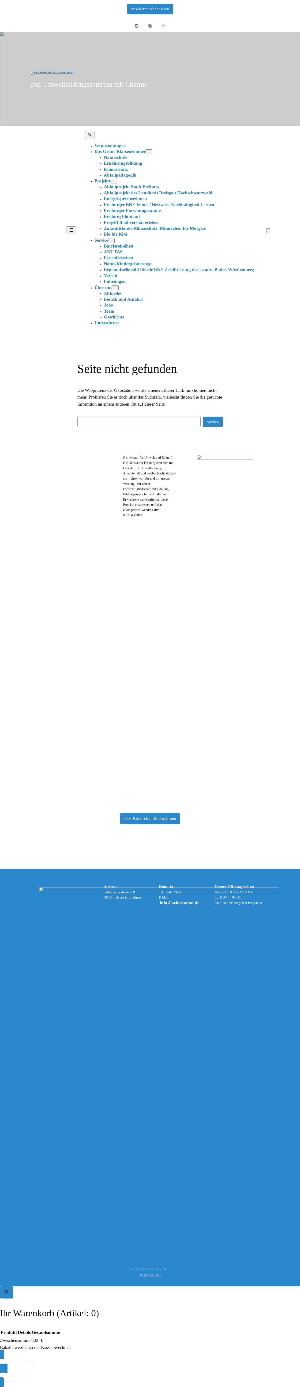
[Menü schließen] (89, 135)
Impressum (150, 1274)
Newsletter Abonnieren (150, 9)
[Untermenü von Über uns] (115, 287)
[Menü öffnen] (71, 230)
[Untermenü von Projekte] (114, 181)
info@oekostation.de (179, 902)
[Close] (6, 1292)
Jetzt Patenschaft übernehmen (150, 818)
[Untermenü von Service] (111, 240)
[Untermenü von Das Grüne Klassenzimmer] (149, 151)
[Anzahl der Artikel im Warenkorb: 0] (268, 230)
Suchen (213, 422)
